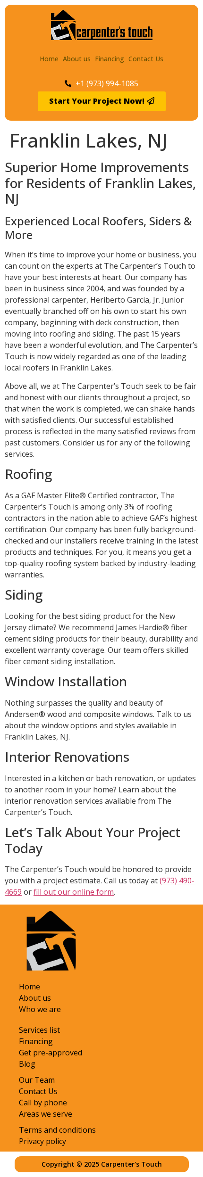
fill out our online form (74, 892)
